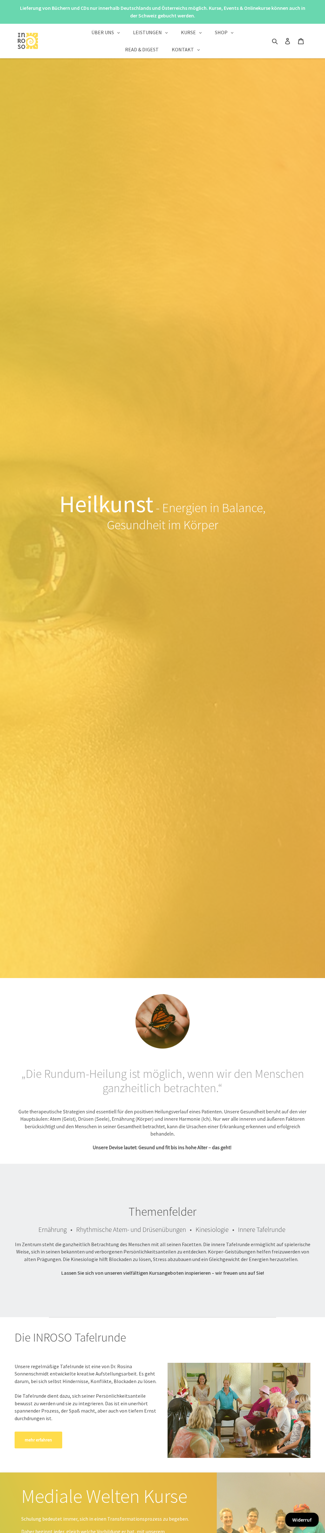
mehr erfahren (38, 1440)
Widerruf (302, 1520)
